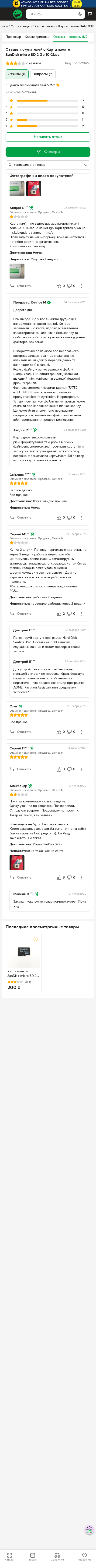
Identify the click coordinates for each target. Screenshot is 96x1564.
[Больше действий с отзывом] (81, 286)
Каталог (9, 1560)
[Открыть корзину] (89, 14)
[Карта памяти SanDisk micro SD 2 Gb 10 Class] (23, 952)
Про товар (13, 37)
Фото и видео (21, 26)
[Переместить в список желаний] (36, 939)
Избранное (84, 1560)
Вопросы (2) (43, 74)
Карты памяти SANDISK (76, 26)
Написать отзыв (48, 137)
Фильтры (52, 152)
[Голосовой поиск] (80, 14)
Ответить (24, 286)
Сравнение (57, 1560)
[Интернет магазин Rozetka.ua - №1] (17, 14)
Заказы (32, 1560)
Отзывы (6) (17, 74)
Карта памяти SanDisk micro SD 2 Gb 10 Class (22, 974)
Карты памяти (44, 26)
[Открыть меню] (6, 14)
